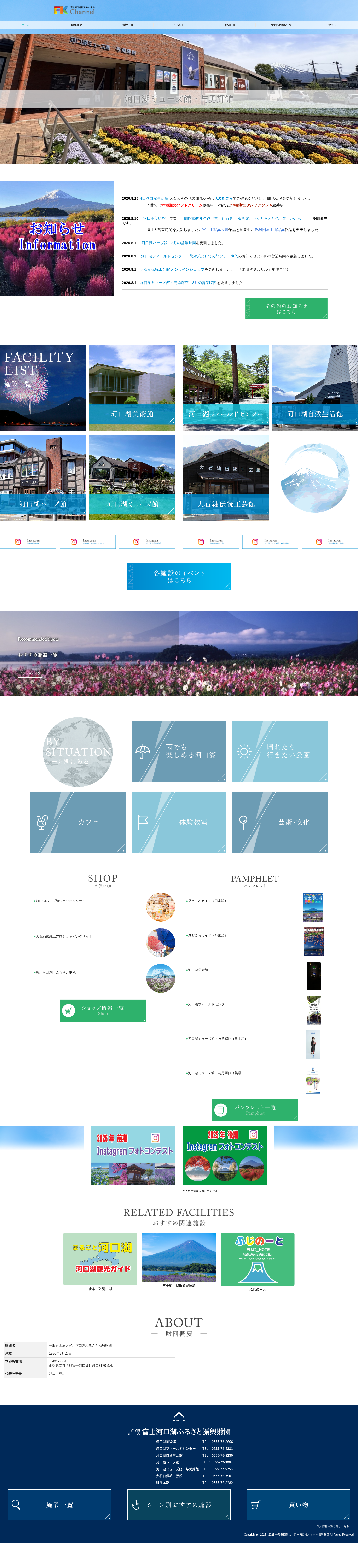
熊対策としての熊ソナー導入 (214, 256)
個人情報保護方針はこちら (333, 1526)
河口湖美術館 (154, 218)
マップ (332, 25)
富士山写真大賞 (215, 230)
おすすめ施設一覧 (281, 25)
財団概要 (76, 25)
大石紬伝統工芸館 (155, 269)
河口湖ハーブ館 (155, 243)
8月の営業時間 (183, 243)
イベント (178, 25)
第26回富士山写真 (269, 230)
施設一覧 (127, 25)
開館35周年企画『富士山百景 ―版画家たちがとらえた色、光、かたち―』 (246, 218)
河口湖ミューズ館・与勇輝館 (164, 283)
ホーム (26, 25)
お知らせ (230, 25)
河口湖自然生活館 (153, 198)
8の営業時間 (204, 283)
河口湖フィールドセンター (163, 256)
